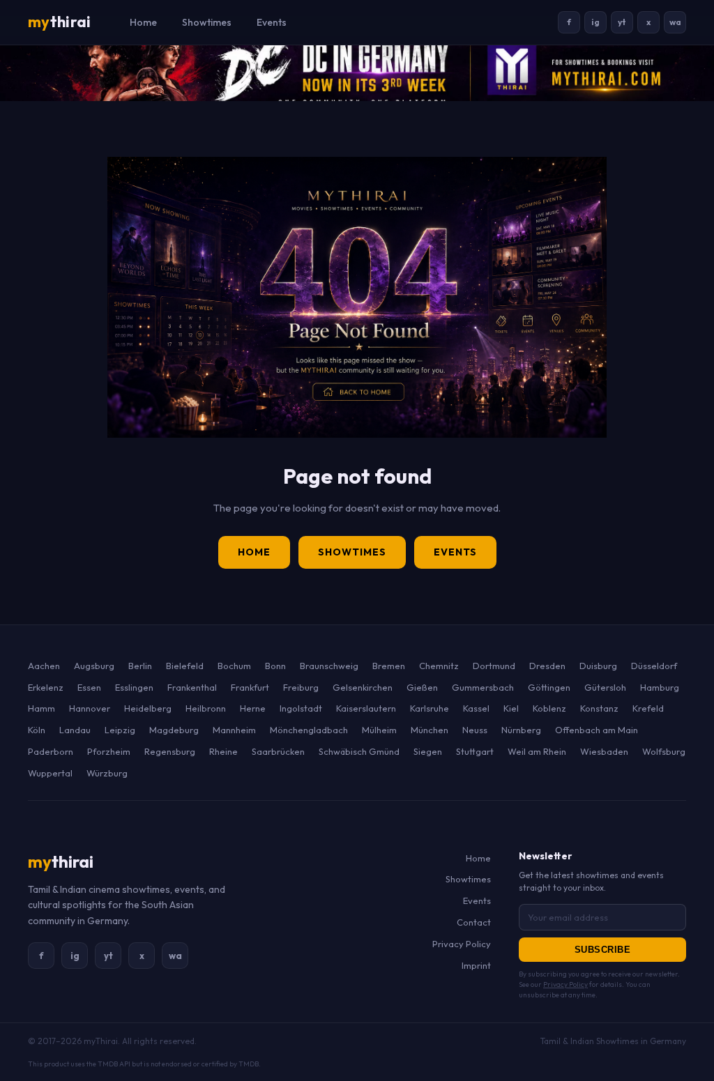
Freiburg (301, 687)
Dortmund (494, 665)
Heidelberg (148, 708)
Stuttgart (475, 751)
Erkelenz (45, 687)
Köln (36, 729)
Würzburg (107, 773)
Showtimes (206, 22)
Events (272, 22)
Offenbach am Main (596, 729)
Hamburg (659, 687)
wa (675, 22)
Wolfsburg (663, 751)
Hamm (41, 708)
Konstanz (599, 708)
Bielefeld (185, 665)
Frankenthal (192, 687)
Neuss (474, 729)
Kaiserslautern (366, 708)
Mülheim (379, 729)
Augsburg (94, 665)
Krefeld (648, 708)
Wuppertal (50, 773)
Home (143, 22)
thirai (59, 21)
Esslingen (134, 687)
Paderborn (50, 751)
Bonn (275, 665)
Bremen (388, 665)
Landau (75, 729)
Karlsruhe (429, 708)
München (429, 729)
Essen (89, 687)
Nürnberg (521, 729)
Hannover (89, 708)
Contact (474, 922)
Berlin (140, 665)
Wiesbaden (604, 751)
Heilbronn (205, 708)
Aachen (44, 665)
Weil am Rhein (537, 751)
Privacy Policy (461, 943)
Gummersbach (483, 687)
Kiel (511, 708)
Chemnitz (439, 665)
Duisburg (598, 665)
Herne (253, 708)
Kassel (476, 708)
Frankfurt (250, 687)
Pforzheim (108, 751)
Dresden (547, 665)
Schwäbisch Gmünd (359, 751)
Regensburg (169, 751)
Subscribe (603, 949)
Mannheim (234, 729)
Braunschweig (329, 665)
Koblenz (549, 708)
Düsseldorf (654, 665)
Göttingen (549, 687)
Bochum (234, 665)
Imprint (476, 965)
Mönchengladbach (309, 729)
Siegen (427, 751)
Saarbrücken (278, 751)
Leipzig (120, 729)
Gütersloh (605, 687)
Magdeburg (174, 729)
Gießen (422, 687)
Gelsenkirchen (363, 687)
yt (622, 22)
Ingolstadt (301, 708)
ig (595, 22)
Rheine (223, 751)
